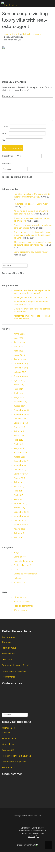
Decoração (26, 833)
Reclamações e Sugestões (14, 671)
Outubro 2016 (20, 520)
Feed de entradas (22, 601)
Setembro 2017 (21, 474)
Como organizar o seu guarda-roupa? (31, 252)
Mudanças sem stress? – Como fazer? (31, 204)
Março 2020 (19, 355)
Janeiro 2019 (19, 406)
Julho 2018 (19, 431)
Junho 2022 (19, 334)
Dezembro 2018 (21, 410)
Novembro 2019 (21, 368)
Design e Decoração (23, 565)
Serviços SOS (8, 659)
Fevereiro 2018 (20, 452)
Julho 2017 (19, 482)
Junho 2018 (19, 435)
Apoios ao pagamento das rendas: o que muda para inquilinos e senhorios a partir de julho (32, 235)
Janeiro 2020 (20, 359)
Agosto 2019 (19, 380)
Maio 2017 (18, 491)
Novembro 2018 (21, 414)
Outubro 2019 (20, 372)
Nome (5, 126)
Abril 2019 (18, 393)
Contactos (6, 642)
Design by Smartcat (26, 845)
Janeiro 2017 (19, 508)
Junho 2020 (19, 342)
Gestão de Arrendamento (25, 574)
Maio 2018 (18, 440)
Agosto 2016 (19, 529)
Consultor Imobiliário (23, 561)
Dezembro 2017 (21, 461)
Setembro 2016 (21, 525)
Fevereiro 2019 (20, 402)
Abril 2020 (18, 351)
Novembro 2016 (21, 516)
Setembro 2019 (21, 376)
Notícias (17, 578)
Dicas (16, 569)
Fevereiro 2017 (20, 503)
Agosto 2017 (19, 478)
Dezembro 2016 (21, 512)
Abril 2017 (18, 495)
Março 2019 (19, 397)
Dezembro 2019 (21, 363)
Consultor (24, 828)
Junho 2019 (19, 385)
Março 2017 (19, 499)
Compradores (20, 557)
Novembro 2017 (21, 465)
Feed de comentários (23, 606)
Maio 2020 (18, 346)
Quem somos (8, 637)
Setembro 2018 (21, 423)
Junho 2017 (19, 486)
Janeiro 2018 (19, 457)
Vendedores (19, 582)
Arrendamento (39, 831)
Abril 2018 (18, 444)
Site (3, 140)
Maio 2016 (18, 537)
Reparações (38, 833)
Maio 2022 (18, 338)
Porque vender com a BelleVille (16, 665)
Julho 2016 (19, 533)
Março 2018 (19, 448)
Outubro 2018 (20, 419)
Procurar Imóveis (9, 648)
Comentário (8, 96)
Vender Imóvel (9, 654)
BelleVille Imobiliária (31, 34)
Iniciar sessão (20, 597)
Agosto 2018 (19, 427)
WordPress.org (21, 610)
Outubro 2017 (20, 469)
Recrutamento (8, 677)
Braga (16, 552)
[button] (38, 836)
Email (5, 133)
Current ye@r (9, 156)
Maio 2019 (18, 389)
